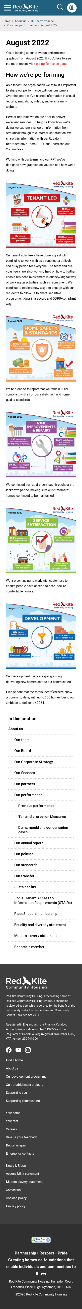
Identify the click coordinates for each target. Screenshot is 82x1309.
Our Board (22, 751)
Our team (21, 740)
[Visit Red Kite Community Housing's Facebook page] (11, 1050)
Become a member (29, 947)
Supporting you (16, 1093)
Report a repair (16, 1145)
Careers (11, 1129)
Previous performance (22, 25)
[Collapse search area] (60, 7)
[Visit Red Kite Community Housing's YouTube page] (20, 1050)
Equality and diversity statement (40, 925)
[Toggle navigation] (7, 8)
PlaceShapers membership (35, 914)
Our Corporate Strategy (33, 762)
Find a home (14, 1060)
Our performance (42, 21)
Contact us (13, 1190)
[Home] (26, 982)
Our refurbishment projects (24, 1085)
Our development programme (26, 1076)
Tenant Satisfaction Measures (42, 817)
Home (6, 21)
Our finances (24, 773)
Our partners (24, 784)
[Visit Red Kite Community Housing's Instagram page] (30, 1050)
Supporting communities (23, 1101)
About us (20, 21)
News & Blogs (16, 1166)
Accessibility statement (22, 1174)
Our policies (23, 854)
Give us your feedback (21, 1137)
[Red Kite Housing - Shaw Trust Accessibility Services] (41, 1239)
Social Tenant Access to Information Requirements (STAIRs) (43, 900)
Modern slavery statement (35, 936)
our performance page (51, 64)
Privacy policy (15, 1206)
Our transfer (24, 876)
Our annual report (28, 843)
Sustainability (25, 887)
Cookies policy (16, 1198)
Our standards (25, 865)
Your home (13, 1113)
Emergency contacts (20, 1153)
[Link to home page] (25, 8)
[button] (72, 8)
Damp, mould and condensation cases (43, 830)
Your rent (12, 1121)
